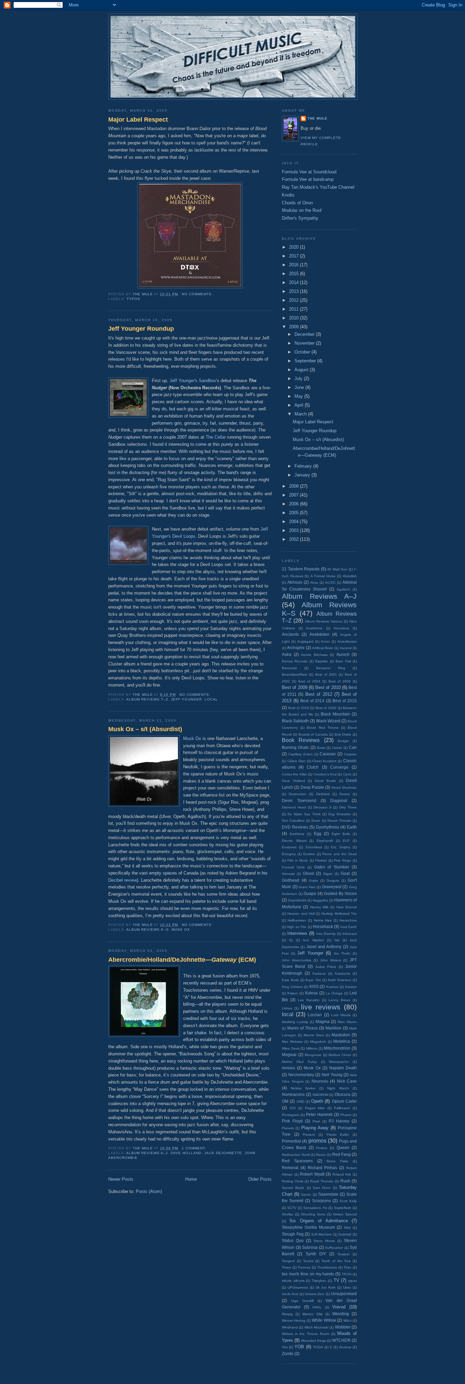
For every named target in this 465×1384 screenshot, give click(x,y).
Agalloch (343, 589)
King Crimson (292, 987)
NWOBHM (320, 1095)
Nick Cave (347, 1081)
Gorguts (332, 880)
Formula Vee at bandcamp (308, 179)
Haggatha (320, 900)
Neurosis (319, 1081)
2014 (294, 282)
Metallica (341, 1041)
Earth (352, 827)
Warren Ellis (312, 1314)
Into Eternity (326, 933)
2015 (294, 273)
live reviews (320, 1007)
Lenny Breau (339, 1000)
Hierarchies (348, 920)
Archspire (296, 647)
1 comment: (195, 1148)
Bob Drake (343, 734)
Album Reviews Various (323, 621)
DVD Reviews (295, 827)
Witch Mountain (316, 1327)
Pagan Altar (315, 1108)
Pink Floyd (292, 1121)
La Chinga (334, 993)
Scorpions (321, 1200)
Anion (325, 641)
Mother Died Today (299, 1062)
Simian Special (345, 1214)
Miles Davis (291, 1048)
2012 (294, 300)
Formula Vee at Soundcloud (309, 171)
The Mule (317, 118)
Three (286, 1267)
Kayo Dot (313, 980)
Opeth (317, 1101)
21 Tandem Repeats (301, 569)
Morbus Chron (339, 1055)
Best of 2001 (326, 674)
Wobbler (343, 1327)
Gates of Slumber (331, 867)
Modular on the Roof (302, 210)
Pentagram (290, 1115)
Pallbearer (342, 1108)
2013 (294, 291)
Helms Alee (323, 920)
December (305, 334)
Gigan (328, 874)
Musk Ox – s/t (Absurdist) (145, 729)
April (299, 405)
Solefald (344, 1234)
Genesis (288, 874)
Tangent (288, 1261)
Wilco (347, 1320)
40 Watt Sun (337, 569)
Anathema (314, 628)
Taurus (308, 1261)
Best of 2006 (339, 681)
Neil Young (332, 1074)
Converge (339, 767)
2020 (294, 247)
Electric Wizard (294, 841)
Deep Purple (312, 787)
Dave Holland (186, 1153)
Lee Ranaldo (309, 1000)
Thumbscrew (327, 1267)
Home (191, 1179)
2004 (294, 521)
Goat (345, 873)
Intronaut (349, 933)
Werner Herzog (293, 1320)
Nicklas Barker (303, 1088)
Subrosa (310, 1247)
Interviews (297, 933)
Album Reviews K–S (147, 929)
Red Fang (341, 1154)
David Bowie (325, 781)
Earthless (297, 834)
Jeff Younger (186, 699)
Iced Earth (348, 927)
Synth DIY (316, 1254)
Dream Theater (339, 820)
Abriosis (294, 582)
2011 (294, 309)
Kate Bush (290, 980)
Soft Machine (321, 1234)
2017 (294, 255)
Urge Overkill (302, 1301)
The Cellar (216, 437)
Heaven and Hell (301, 913)
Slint (347, 1227)
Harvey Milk (319, 907)
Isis (336, 940)
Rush (345, 1181)
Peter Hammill (319, 1114)
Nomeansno (293, 1094)
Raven (321, 1155)
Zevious (345, 1347)
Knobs (288, 195)
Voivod (339, 1306)
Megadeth (318, 1041)
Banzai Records (294, 661)
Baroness (289, 668)
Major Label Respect (138, 119)
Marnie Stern (314, 1035)
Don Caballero (293, 820)
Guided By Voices (340, 893)
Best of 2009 (294, 687)
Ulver (347, 1287)
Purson (321, 1148)
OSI (293, 1108)
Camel (337, 748)
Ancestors (341, 628)
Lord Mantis (341, 1015)
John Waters (330, 960)
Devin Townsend (299, 800)
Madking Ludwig (295, 1022)
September (305, 360)
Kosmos (332, 987)
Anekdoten (319, 634)
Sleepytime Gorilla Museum (308, 1227)
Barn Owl (343, 661)
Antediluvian (347, 641)
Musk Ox (192, 738)
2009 (294, 326)
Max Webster (292, 1041)
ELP (346, 841)
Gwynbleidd (297, 900)
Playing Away (314, 1127)
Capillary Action (300, 754)
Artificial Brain (322, 648)
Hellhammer (297, 920)
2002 (294, 539)
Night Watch (338, 1088)
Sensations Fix (315, 1208)
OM (285, 1101)
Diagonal (338, 800)
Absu (314, 582)
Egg (317, 833)
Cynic (347, 774)
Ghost (308, 873)
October (302, 352)
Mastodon (341, 1035)
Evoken (309, 854)
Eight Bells (341, 834)
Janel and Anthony (324, 946)
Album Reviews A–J (147, 1153)
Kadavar (319, 973)
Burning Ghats (295, 747)
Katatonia (342, 973)
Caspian (350, 754)
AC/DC (330, 582)
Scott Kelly (348, 1201)
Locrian (315, 1014)
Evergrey (289, 854)
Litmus (287, 1008)
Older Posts (260, 1179)
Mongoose (313, 1055)
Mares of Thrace (302, 1028)
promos (317, 1141)
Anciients (290, 634)
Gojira (313, 880)
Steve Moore (324, 1241)
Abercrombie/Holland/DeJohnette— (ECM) (182, 959)
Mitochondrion (337, 1048)
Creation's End (325, 774)
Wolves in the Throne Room (305, 1334)
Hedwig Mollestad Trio (339, 913)
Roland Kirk (342, 1174)
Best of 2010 (328, 687)
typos (133, 299)
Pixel (316, 1121)
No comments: (198, 294)
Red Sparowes (297, 1161)
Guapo (310, 893)
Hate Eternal (346, 907)
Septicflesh (342, 1208)
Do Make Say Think (304, 814)
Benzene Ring (330, 668)
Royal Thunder (322, 1181)
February (303, 466)
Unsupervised (344, 1293)
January (302, 474)
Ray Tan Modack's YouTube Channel (318, 187)
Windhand (290, 1327)
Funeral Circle (293, 867)
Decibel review (122, 880)
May (299, 396)
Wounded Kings (313, 1340)
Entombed (314, 847)
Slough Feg (293, 1234)
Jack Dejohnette (223, 1153)
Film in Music (297, 860)
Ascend (346, 648)
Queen (343, 1147)
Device (344, 794)
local (211, 699)
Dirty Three (348, 807)
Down (315, 820)
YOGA (318, 1347)
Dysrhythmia (327, 827)
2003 (294, 530)
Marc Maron (347, 1022)
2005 (294, 512)
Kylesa (311, 993)
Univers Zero (314, 1294)
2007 (294, 495)
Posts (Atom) (149, 1191)
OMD (300, 1101)
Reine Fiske (337, 1161)
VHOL (317, 1307)
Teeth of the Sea (336, 1261)
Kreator (351, 987)
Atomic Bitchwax (314, 655)
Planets (288, 1128)
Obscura (342, 1094)
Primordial (291, 1141)
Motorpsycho (339, 1062)
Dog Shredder (339, 814)
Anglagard (305, 641)
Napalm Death (343, 1068)
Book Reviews (301, 740)
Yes (285, 1347)
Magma (323, 1021)
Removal (290, 1167)
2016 (294, 264)
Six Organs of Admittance (318, 1220)
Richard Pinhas (322, 1167)
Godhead (290, 880)
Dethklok (323, 794)
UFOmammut (298, 1287)
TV (336, 1280)
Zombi (287, 1353)
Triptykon (319, 1281)
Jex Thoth (342, 953)
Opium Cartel (344, 1101)
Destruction (297, 794)
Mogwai (289, 1054)
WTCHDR (341, 1340)
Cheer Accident (324, 761)
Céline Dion (296, 761)
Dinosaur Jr (323, 807)
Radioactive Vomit (296, 1155)
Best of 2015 (345, 700)
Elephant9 (325, 841)
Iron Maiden (313, 940)
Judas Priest (325, 967)
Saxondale (328, 1194)
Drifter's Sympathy (300, 218)
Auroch (343, 654)
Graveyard (331, 886)
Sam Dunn (322, 1188)
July (299, 378)
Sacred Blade (293, 1188)
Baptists (321, 661)
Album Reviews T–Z (147, 699)
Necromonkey (301, 1074)
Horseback (323, 926)
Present (309, 1134)
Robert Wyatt (312, 1174)
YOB (299, 1346)
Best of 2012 (318, 694)
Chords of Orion (297, 202)
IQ (291, 940)
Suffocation (334, 1247)
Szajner (344, 1254)
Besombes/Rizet (294, 674)
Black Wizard (328, 721)
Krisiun (292, 993)
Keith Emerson (339, 980)
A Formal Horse (322, 576)
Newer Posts (120, 1179)
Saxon (306, 1194)
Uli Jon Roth (326, 1287)
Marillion (333, 1028)
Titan (347, 1267)
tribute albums (293, 1281)
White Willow (324, 1320)
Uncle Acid (290, 1294)
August (302, 369)
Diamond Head (294, 807)
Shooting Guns (313, 1214)
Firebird (321, 860)
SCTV (291, 1208)
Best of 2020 (326, 708)
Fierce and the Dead (339, 854)
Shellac (287, 1214)
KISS (314, 986)
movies (288, 1068)
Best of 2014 (312, 700)
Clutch (313, 767)
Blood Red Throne (322, 727)
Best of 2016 (298, 708)
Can (353, 747)
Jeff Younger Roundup (141, 328)
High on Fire (296, 927)
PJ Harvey (339, 1121)
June (299, 387)
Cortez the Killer (294, 774)
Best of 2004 (309, 681)
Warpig (287, 1314)
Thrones (304, 1267)
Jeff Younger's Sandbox (193, 380)
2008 (294, 486)
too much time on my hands (308, 1274)
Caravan (328, 754)
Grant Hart (307, 887)
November (305, 343)
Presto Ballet (337, 1134)
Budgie (343, 741)
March (301, 413)
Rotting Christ (292, 1181)
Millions (311, 1048)
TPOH (346, 1274)
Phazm (345, 1115)
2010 (294, 317)
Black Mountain (335, 714)
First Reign (342, 860)
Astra (286, 654)
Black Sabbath (295, 721)
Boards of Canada (313, 734)
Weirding (340, 1313)
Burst (321, 748)
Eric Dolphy (340, 847)
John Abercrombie (296, 960)
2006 (294, 503)
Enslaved (289, 847)
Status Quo (293, 1240)
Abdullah (350, 576)
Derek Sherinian (344, 787)
